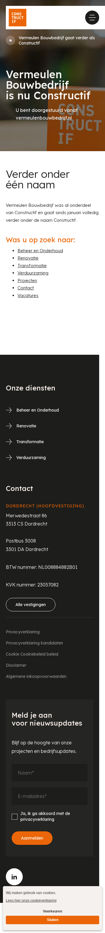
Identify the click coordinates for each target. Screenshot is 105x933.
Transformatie (32, 265)
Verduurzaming (33, 273)
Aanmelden (32, 838)
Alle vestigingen (30, 604)
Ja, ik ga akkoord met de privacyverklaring (45, 816)
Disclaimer (16, 665)
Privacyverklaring (23, 631)
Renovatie (28, 258)
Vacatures (28, 295)
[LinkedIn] (14, 876)
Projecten (27, 280)
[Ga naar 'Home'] (10, 40)
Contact (26, 288)
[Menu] (92, 18)
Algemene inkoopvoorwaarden (36, 676)
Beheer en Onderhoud (40, 250)
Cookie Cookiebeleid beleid (32, 654)
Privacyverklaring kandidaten (34, 643)
